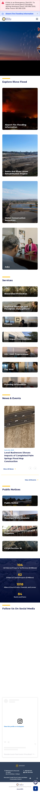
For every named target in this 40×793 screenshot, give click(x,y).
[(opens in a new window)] (20, 722)
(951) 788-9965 (29, 772)
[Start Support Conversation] (35, 782)
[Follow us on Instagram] (37, 778)
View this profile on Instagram (14, 726)
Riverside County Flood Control (13, 754)
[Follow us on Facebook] (30, 778)
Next (35, 468)
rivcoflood (28, 754)
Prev (30, 468)
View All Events (30, 480)
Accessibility (20, 789)
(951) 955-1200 (28, 770)
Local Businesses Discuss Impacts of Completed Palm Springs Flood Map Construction (19, 457)
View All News (8, 469)
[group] (20, 435)
